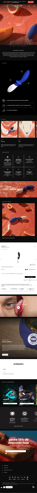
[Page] (1, 259)
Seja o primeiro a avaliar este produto (8, 374)
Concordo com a (12, 453)
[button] (3, 6)
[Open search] (29, 6)
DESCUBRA (10, 403)
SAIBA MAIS (5, 354)
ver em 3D (33, 264)
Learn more (20, 273)
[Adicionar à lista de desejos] (35, 246)
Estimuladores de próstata (8, 401)
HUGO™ (6, 399)
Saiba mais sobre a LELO (18, 426)
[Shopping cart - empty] (34, 6)
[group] (9, 134)
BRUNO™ (23, 399)
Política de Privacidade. (14, 453)
